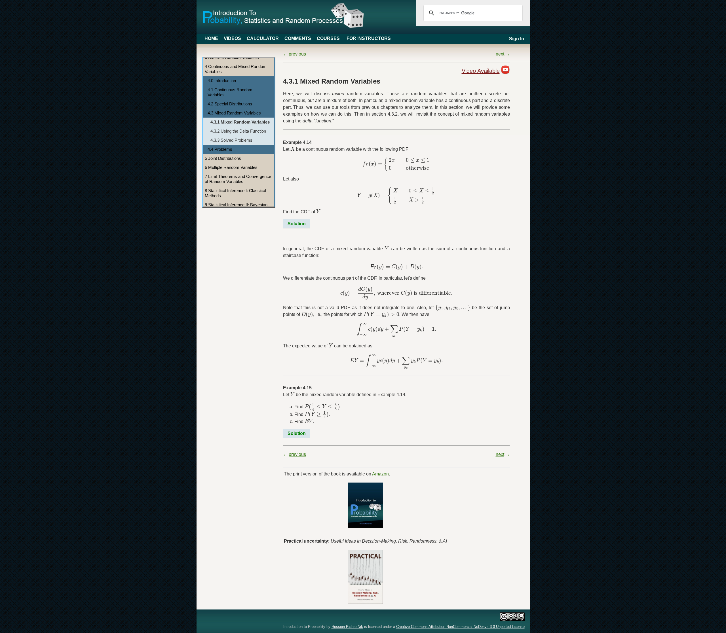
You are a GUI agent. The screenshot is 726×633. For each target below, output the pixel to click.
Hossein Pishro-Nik (347, 626)
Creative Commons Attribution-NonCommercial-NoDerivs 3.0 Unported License (460, 626)
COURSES (328, 38)
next (500, 54)
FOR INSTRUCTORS (369, 38)
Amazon (380, 473)
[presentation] (292, 149)
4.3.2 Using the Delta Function (238, 131)
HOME (211, 38)
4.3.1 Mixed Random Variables (240, 122)
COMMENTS (297, 38)
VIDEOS (232, 38)
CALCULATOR (263, 38)
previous (297, 54)
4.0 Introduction (222, 80)
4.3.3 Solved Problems (231, 140)
